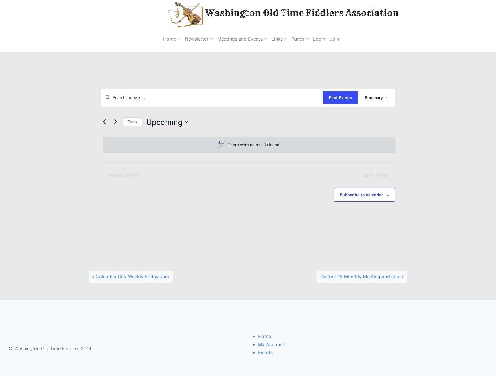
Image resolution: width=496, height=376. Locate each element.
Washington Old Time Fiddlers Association (283, 12)
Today (132, 121)
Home (264, 336)
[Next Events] (115, 121)
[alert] (249, 145)
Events (265, 352)
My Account (271, 344)
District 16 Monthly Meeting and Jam (361, 276)
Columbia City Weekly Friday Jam (131, 276)
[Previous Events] (104, 121)
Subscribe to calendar (361, 194)
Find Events (340, 97)
